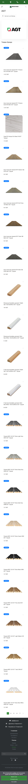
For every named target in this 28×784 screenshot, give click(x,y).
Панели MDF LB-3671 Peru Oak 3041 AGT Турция (13, 603)
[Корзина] (10, 2)
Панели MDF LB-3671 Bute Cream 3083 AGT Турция (14, 537)
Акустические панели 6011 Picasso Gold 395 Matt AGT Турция (13, 103)
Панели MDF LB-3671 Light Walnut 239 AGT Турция (14, 637)
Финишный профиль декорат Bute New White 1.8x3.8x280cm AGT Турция (14, 337)
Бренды (14, 747)
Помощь (14, 740)
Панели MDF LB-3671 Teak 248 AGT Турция (13, 670)
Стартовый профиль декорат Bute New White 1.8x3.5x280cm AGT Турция (14, 403)
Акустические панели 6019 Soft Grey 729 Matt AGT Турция (13, 203)
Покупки (14, 743)
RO (3, 2)
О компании (14, 730)
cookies (14, 773)
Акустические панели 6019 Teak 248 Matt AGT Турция (13, 237)
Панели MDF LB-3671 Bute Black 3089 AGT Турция (14, 570)
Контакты (14, 737)
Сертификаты (14, 735)
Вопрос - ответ (14, 745)
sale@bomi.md (15, 720)
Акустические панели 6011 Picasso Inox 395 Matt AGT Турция (13, 70)
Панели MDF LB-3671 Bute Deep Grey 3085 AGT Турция (13, 470)
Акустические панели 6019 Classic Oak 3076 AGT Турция (14, 170)
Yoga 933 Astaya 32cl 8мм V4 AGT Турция (12, 137)
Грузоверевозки (14, 733)
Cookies (14, 749)
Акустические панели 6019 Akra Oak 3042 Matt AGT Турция (13, 270)
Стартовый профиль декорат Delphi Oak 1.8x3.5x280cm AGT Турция (13, 370)
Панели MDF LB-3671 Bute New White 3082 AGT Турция (13, 703)
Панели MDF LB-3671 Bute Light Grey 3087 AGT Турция (13, 437)
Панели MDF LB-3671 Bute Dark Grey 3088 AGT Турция (13, 503)
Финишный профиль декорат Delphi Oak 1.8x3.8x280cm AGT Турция (13, 303)
